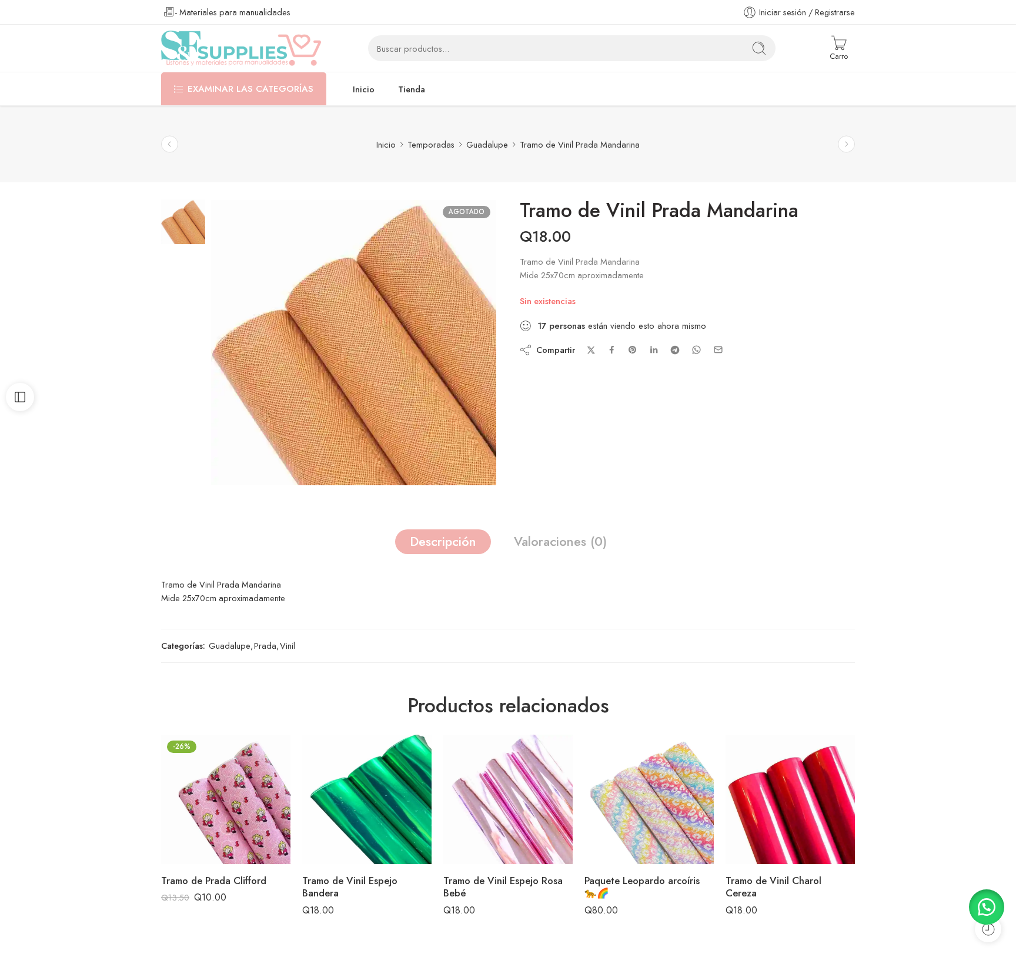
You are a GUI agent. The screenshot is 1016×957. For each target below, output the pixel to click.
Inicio (364, 89)
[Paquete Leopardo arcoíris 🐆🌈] (649, 799)
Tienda (411, 89)
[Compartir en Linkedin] (654, 350)
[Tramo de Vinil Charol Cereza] (790, 799)
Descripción (443, 541)
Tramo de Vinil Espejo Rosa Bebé (503, 887)
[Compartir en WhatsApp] (696, 350)
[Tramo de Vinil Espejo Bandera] (367, 799)
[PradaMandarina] (183, 220)
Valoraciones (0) (560, 541)
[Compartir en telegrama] (675, 350)
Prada (265, 645)
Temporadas (430, 144)
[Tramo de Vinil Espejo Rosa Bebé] (508, 799)
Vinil (287, 645)
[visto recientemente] (988, 929)
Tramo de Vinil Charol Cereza (773, 887)
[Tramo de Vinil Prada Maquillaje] (846, 144)
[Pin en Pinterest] (632, 350)
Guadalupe (487, 144)
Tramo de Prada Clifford (213, 880)
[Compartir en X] (591, 350)
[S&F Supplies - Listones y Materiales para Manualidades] (241, 48)
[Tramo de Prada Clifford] (225, 799)
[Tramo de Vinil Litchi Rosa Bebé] (169, 144)
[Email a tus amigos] (718, 350)
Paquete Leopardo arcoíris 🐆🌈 (642, 887)
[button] (986, 907)
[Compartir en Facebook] (611, 349)
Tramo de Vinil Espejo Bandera (349, 887)
